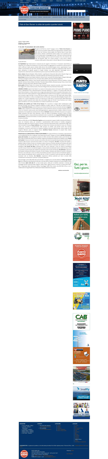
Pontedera (77, 435)
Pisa (76, 426)
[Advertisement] (44, 34)
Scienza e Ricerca (24, 2)
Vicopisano (77, 431)
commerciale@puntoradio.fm (45, 429)
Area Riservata (70, 453)
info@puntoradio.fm (38, 455)
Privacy (86, 445)
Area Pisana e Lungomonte (80, 441)
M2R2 (72, 450)
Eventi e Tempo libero (80, 0)
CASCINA (40, 17)
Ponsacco (77, 436)
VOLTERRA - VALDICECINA (79, 17)
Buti (76, 433)
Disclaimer (82, 445)
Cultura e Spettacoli (61, 429)
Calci (76, 430)
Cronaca (28, 0)
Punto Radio (69, 0)
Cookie (21, 446)
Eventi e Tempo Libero (62, 430)
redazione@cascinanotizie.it (45, 426)
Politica (36, 0)
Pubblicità (77, 445)
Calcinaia (77, 438)
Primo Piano (59, 0)
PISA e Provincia (33, 17)
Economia (44, 0)
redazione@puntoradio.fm (48, 455)
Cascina (76, 425)
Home (21, 0)
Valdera (76, 440)
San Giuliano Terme (79, 428)
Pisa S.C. (65, 17)
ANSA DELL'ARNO (47, 17)
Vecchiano (77, 429)
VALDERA (70, 17)
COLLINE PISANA (22, 19)
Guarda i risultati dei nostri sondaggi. (81, 92)
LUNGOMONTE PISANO (57, 17)
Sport (51, 0)
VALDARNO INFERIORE (24, 17)
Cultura (34, 2)
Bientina (76, 434)
